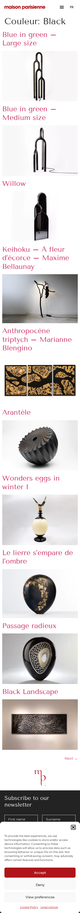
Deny (40, 885)
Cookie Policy (29, 907)
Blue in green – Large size (29, 38)
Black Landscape (30, 691)
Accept (40, 872)
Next (71, 758)
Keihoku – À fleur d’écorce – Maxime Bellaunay (35, 258)
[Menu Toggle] (62, 7)
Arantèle (16, 412)
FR (72, 7)
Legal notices (49, 907)
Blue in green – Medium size (29, 113)
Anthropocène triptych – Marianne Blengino (37, 339)
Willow (14, 183)
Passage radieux (29, 625)
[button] (73, 827)
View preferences (40, 897)
